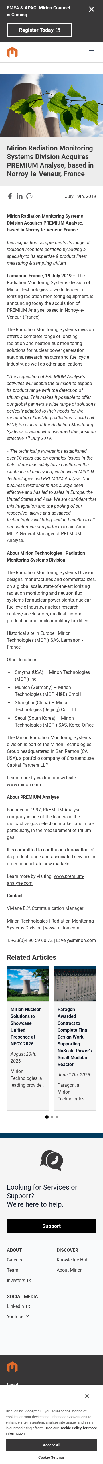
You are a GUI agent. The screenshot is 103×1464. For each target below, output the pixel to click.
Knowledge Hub (72, 1260)
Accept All (51, 1445)
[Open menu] (91, 52)
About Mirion (70, 1270)
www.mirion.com (24, 784)
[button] (47, 1117)
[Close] (87, 1396)
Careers (14, 1260)
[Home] (12, 52)
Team (12, 1270)
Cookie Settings (51, 1457)
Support (51, 1226)
